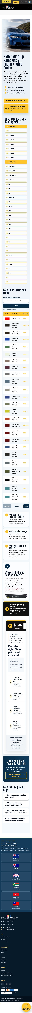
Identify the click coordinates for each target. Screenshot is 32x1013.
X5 (9, 268)
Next (26, 506)
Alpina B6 (11, 166)
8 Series (11, 157)
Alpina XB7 (12, 175)
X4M (10, 264)
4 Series (11, 140)
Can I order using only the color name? (15, 796)
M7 (9, 228)
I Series (10, 180)
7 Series (11, 153)
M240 (10, 206)
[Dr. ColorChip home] (16, 917)
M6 (9, 224)
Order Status (4, 959)
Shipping (3, 957)
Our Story (3, 970)
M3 (9, 211)
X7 (9, 277)
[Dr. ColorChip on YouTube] (10, 984)
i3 (9, 184)
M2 (9, 202)
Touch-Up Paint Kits (5, 936)
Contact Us (3, 962)
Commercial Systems (5, 941)
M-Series (11, 197)
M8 (9, 233)
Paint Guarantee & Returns (7, 975)
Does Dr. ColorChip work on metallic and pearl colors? (15, 812)
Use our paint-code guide (12, 589)
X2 (9, 246)
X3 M (10, 255)
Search (21, 2)
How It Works (4, 949)
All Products (3, 939)
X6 (9, 273)
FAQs (2, 952)
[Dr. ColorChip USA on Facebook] (2, 984)
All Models (11, 126)
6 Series (11, 148)
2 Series (11, 131)
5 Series (11, 144)
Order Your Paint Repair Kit (16, 100)
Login (16, 2)
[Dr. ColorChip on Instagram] (6, 984)
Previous (6, 506)
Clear (16, 305)
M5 (9, 220)
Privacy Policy (4, 1000)
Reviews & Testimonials (6, 973)
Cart (24, 2)
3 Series (11, 135)
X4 (9, 260)
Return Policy (16, 1000)
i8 (9, 188)
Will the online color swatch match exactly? (13, 804)
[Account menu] (29, 2)
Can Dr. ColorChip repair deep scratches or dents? (15, 819)
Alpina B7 (11, 171)
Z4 (9, 282)
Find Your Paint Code (5, 955)
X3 (9, 251)
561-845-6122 (6, 927)
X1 (9, 242)
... (0, 1003)
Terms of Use (10, 1000)
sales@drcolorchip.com (8, 929)
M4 (9, 215)
